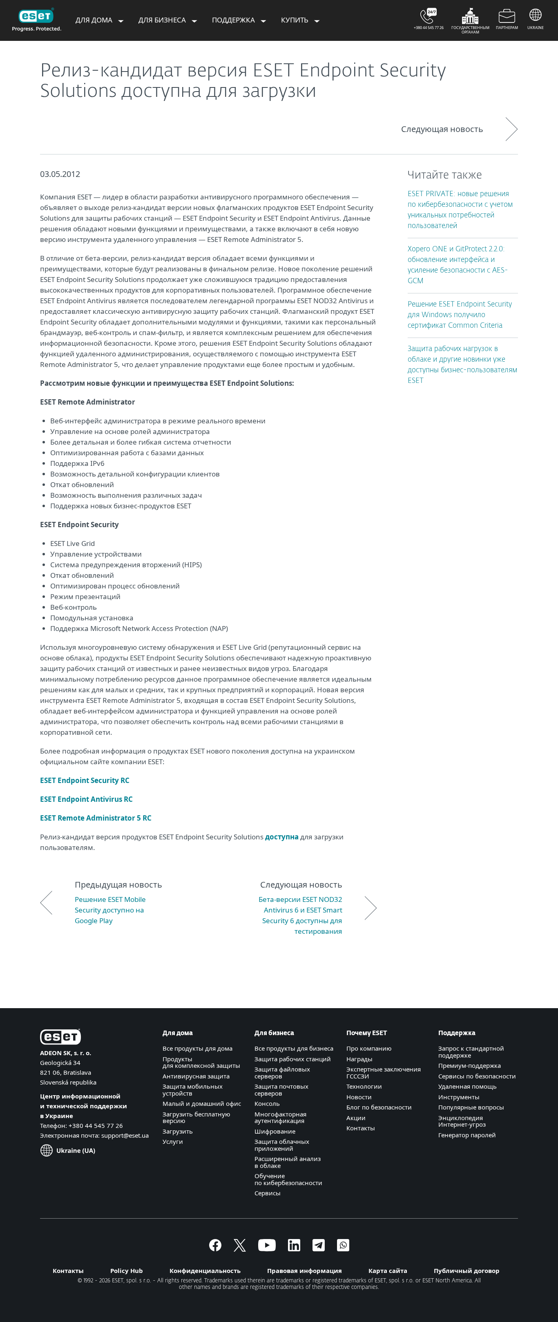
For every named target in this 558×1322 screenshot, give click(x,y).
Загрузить (178, 1131)
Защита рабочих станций (292, 1059)
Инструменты (459, 1097)
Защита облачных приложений (281, 1144)
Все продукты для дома (197, 1048)
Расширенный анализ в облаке (287, 1162)
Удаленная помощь (467, 1086)
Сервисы (267, 1193)
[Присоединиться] (343, 1249)
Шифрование (274, 1131)
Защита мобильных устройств (193, 1089)
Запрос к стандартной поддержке (471, 1051)
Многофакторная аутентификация (280, 1117)
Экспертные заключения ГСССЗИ (383, 1072)
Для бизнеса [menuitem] (162, 20)
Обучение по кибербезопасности (288, 1179)
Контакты (360, 1128)
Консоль (267, 1103)
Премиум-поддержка (469, 1065)
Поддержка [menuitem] (234, 20)
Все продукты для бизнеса (293, 1048)
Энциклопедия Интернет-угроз (462, 1121)
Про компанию (369, 1048)
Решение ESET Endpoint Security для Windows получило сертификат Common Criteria (460, 315)
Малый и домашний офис (202, 1103)
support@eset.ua (125, 1135)
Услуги (173, 1141)
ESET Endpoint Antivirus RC (86, 799)
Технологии (364, 1086)
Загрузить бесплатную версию (196, 1117)
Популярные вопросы (471, 1107)
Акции (356, 1118)
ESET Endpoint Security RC (84, 780)
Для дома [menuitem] (95, 20)
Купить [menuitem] (295, 20)
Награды (359, 1059)
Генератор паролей (467, 1135)
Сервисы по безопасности (477, 1076)
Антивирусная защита (196, 1076)
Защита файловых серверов (282, 1072)
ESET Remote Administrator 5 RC (96, 818)
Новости (359, 1097)
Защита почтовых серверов (281, 1089)
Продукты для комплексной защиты (201, 1062)
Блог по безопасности (379, 1107)
